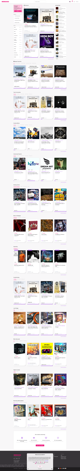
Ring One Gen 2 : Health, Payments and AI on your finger (59, 112)
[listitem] (18, 27)
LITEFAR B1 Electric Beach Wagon (46, 25)
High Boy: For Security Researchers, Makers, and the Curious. (45, 52)
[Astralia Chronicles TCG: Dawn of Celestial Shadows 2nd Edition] (33, 195)
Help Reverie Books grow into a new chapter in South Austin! (33, 173)
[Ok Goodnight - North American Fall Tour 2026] (47, 133)
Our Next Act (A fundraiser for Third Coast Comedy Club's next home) (19, 142)
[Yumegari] (60, 318)
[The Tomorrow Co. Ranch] (20, 164)
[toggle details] (38, 32)
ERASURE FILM (30, 265)
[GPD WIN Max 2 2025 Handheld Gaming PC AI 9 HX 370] (33, 71)
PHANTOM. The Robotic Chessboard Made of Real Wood (60, 81)
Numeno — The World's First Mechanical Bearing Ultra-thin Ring (19, 327)
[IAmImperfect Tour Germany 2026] (60, 256)
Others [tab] (28, 186)
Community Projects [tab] (28, 63)
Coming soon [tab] (16, 248)
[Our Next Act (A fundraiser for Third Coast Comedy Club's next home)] (20, 133)
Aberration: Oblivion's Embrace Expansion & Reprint (45, 266)
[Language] (70, 1)
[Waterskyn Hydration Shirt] (20, 256)
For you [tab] (15, 155)
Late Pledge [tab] (26, 155)
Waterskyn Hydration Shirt (19, 265)
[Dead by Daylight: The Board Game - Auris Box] (20, 195)
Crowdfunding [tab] (22, 155)
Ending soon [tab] (30, 155)
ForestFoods (57, 172)
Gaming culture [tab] (34, 63)
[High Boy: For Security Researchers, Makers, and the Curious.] (47, 41)
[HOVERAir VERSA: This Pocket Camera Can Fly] (31, 41)
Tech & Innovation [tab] (17, 63)
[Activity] (72, 1)
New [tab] (19, 248)
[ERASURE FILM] (33, 256)
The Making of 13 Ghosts (59, 234)
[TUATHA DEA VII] (60, 133)
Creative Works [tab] (23, 63)
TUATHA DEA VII (58, 141)
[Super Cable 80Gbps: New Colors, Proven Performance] (33, 318)
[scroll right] (53, 7)
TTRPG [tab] (21, 186)
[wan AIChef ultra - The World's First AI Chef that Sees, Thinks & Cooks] (31, 16)
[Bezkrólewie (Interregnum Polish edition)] (33, 225)
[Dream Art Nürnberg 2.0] (47, 164)
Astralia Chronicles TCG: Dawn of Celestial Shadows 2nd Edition (33, 204)
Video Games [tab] (25, 186)
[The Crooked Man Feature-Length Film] (20, 225)
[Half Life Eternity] (33, 133)
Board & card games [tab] (17, 186)
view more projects (63, 89)
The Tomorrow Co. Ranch (18, 172)
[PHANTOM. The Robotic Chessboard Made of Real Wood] (60, 71)
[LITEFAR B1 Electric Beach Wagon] (47, 16)
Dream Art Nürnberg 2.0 (46, 172)
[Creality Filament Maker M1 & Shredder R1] (20, 71)
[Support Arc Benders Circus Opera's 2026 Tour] (47, 318)
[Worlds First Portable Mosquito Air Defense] (47, 71)
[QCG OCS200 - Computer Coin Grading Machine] (47, 102)
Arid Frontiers (44, 234)
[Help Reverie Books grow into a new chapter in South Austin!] (33, 164)
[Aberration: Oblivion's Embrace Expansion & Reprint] (47, 256)
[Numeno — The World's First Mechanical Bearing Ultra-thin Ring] (20, 318)
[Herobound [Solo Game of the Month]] (60, 195)
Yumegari (56, 326)
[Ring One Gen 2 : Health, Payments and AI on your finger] (60, 102)
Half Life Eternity (31, 141)
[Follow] (42, 231)
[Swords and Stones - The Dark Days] (47, 195)
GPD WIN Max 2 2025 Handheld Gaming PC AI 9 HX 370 (33, 81)
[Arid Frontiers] (47, 225)
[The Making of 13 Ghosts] (60, 225)
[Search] (35, 1)
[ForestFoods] (60, 164)
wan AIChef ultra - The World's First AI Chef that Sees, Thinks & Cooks (30, 26)
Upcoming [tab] (18, 155)
